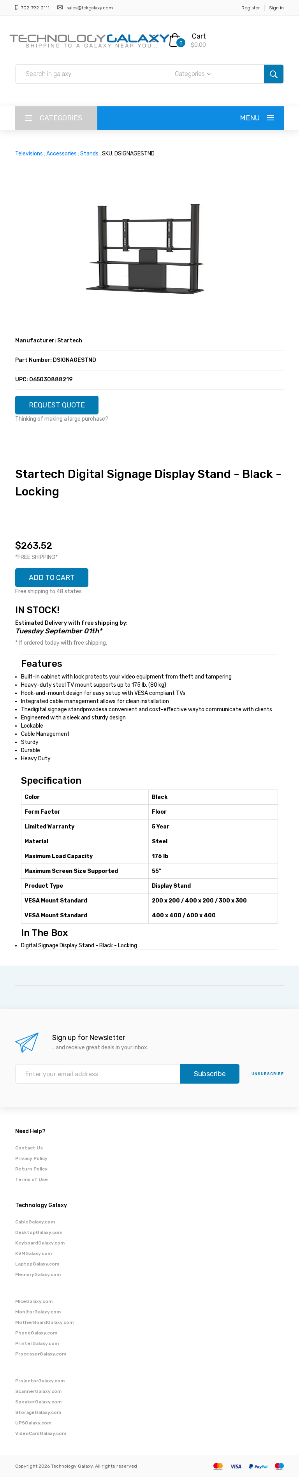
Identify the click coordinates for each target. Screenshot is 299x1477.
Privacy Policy (31, 1158)
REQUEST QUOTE (57, 405)
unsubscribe (268, 1074)
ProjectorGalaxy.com (40, 1381)
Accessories (61, 153)
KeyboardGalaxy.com (40, 1243)
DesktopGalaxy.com (38, 1232)
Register (250, 8)
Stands (89, 153)
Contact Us (29, 1148)
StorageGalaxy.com (38, 1412)
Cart (199, 36)
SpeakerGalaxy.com (38, 1402)
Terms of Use (31, 1179)
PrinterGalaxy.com (37, 1343)
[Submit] (273, 74)
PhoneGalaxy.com (36, 1333)
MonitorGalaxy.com (38, 1312)
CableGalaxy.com (35, 1222)
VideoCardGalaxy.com (40, 1433)
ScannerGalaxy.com (38, 1391)
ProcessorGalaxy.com (40, 1354)
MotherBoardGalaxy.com (44, 1322)
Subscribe (210, 1074)
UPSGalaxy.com (33, 1423)
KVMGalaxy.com (33, 1253)
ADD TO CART (52, 577)
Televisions (29, 153)
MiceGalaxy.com (34, 1301)
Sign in (276, 8)
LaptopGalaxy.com (37, 1264)
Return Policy (31, 1169)
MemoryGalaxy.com (38, 1274)
